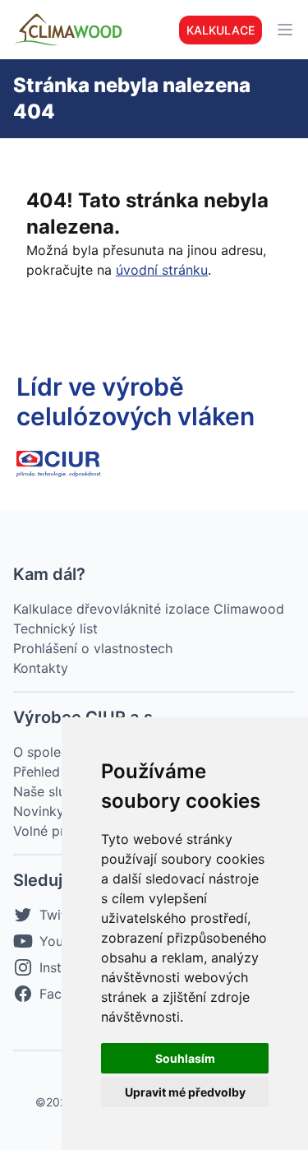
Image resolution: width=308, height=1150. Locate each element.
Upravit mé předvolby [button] (185, 1092)
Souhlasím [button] (185, 1058)
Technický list (55, 628)
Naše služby (51, 791)
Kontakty (40, 668)
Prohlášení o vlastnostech (92, 648)
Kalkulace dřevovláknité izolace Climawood (148, 609)
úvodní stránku (162, 270)
